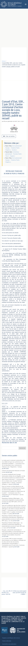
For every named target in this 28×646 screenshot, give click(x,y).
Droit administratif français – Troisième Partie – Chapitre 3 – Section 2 (13, 148)
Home (3, 61)
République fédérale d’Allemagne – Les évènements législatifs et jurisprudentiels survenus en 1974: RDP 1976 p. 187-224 (13, 500)
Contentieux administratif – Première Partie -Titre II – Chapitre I (13, 154)
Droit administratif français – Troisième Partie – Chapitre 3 (13, 160)
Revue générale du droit (10, 121)
